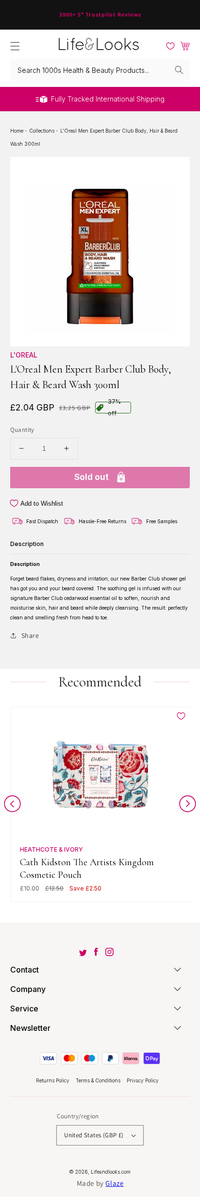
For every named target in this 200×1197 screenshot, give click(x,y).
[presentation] (12, 806)
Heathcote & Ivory (51, 849)
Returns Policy (53, 1080)
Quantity (22, 430)
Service (24, 1008)
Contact (24, 970)
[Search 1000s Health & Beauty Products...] (179, 70)
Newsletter (30, 1028)
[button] (15, 46)
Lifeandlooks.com (111, 1172)
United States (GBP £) (93, 1135)
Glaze (114, 1183)
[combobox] (100, 70)
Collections (42, 131)
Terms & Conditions (99, 1080)
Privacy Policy (143, 1080)
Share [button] (30, 635)
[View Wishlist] (170, 46)
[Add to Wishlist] (181, 716)
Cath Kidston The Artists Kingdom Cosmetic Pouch (87, 868)
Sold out (91, 477)
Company (28, 989)
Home (17, 131)
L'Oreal (23, 355)
